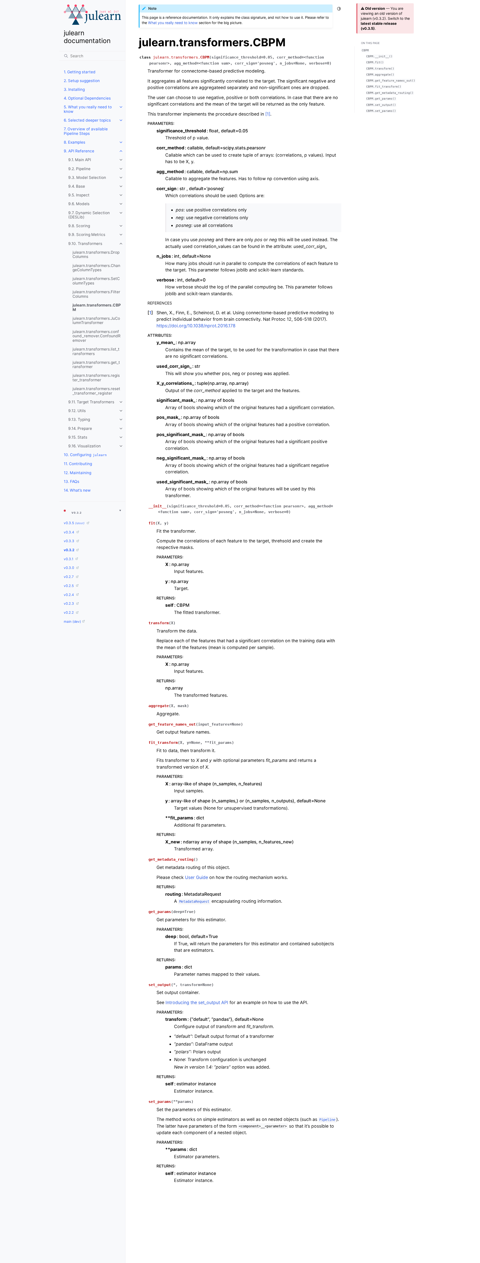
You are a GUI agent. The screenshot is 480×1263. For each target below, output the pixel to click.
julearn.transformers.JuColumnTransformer (96, 320)
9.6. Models (79, 203)
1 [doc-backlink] (150, 312)
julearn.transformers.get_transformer (96, 364)
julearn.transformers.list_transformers (96, 351)
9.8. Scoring (79, 225)
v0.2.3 (69, 603)
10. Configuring (85, 454)
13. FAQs (71, 481)
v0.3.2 (69, 550)
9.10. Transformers (85, 243)
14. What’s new (77, 490)
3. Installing (74, 89)
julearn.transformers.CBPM (96, 307)
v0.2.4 (69, 595)
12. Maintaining (77, 472)
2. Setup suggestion (82, 80)
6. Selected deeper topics (87, 120)
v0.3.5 (74, 523)
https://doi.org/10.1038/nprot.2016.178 (196, 325)
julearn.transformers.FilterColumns (96, 294)
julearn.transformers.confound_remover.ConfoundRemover (96, 336)
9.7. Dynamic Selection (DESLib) (89, 215)
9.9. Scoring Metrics (86, 234)
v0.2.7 (69, 577)
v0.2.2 (69, 612)
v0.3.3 (69, 541)
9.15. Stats (77, 437)
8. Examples (74, 142)
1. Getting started (80, 72)
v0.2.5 (69, 586)
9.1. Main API (79, 159)
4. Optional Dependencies (87, 98)
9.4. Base (76, 186)
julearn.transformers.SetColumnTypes (96, 280)
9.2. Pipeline (79, 168)
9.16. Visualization (84, 446)
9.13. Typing (79, 419)
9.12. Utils (77, 410)
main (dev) (72, 621)
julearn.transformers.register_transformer (96, 377)
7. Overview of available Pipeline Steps (86, 131)
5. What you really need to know (88, 109)
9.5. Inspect (79, 195)
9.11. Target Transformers (91, 402)
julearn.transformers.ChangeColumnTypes (96, 267)
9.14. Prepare (80, 428)
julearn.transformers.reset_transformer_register (96, 391)
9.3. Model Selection (87, 177)
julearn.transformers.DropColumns (96, 254)
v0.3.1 (69, 559)
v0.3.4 (69, 532)
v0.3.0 (69, 568)
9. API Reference (79, 151)
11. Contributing (78, 463)
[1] (267, 114)
